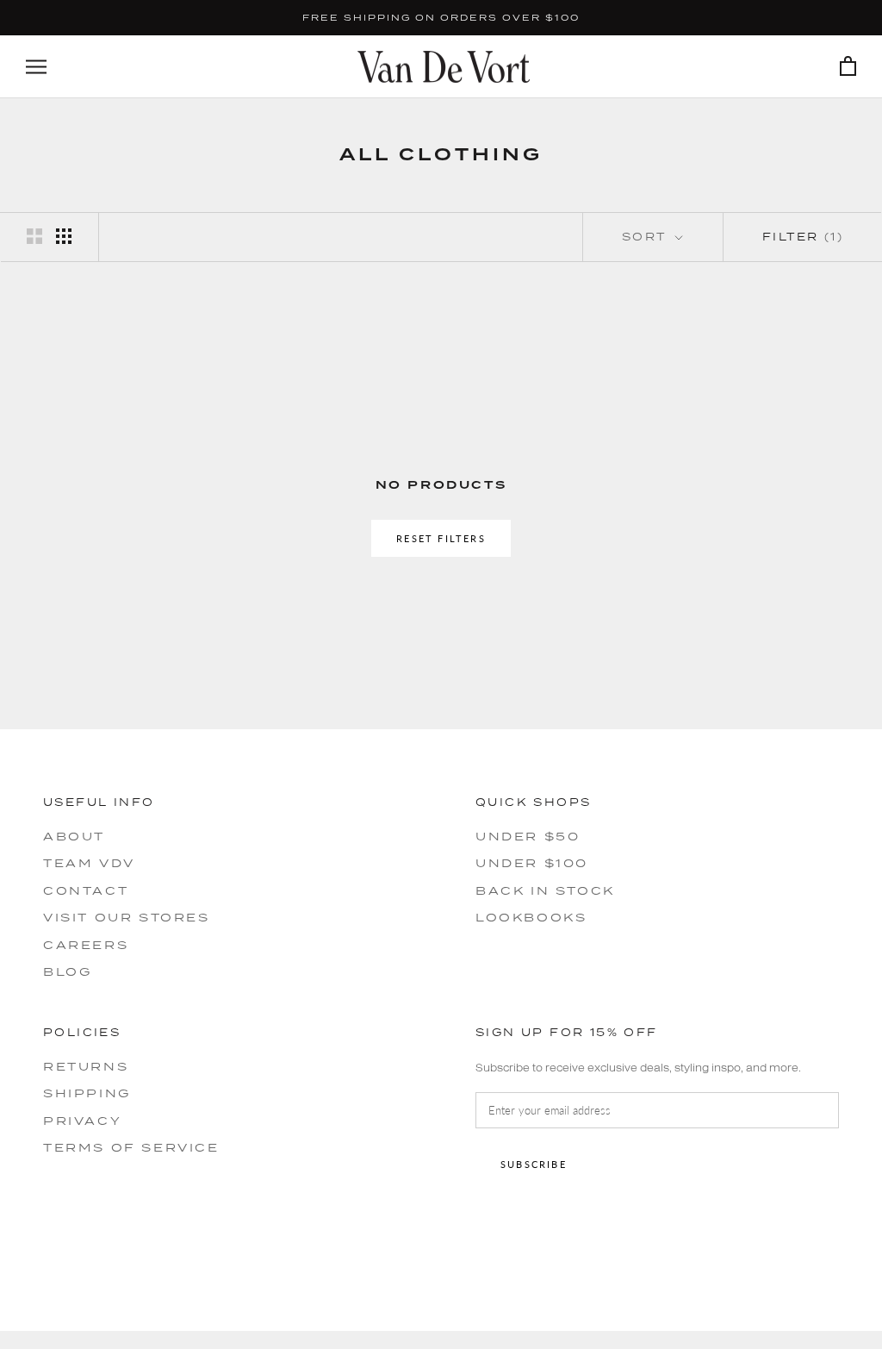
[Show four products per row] (63, 236)
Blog (67, 971)
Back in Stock (545, 890)
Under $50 (527, 836)
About (74, 836)
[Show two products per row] (34, 236)
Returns (85, 1066)
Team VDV (89, 863)
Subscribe (533, 1164)
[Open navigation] (36, 66)
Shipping (87, 1093)
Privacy (82, 1120)
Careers (85, 944)
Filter (802, 236)
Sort (647, 236)
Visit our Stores (126, 917)
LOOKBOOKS (531, 917)
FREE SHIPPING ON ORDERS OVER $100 (441, 17)
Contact (85, 890)
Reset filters (441, 538)
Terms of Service (131, 1147)
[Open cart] (848, 67)
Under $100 (531, 863)
